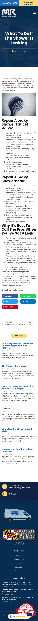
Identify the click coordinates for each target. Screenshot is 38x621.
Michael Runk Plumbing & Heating (14, 269)
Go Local (6, 408)
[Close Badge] (29, 614)
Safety (14, 290)
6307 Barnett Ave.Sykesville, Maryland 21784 (19, 487)
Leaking (7, 290)
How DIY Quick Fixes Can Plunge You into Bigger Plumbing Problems (17, 345)
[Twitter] (19, 543)
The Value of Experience (14, 366)
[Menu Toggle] (34, 12)
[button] (10, 296)
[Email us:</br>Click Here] (4, 493)
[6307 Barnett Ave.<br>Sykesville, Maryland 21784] (4, 486)
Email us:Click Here (12, 494)
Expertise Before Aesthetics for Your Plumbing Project (17, 387)
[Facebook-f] (15, 543)
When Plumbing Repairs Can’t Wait (17, 430)
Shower (21, 290)
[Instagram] (23, 543)
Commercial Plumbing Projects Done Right (17, 450)
